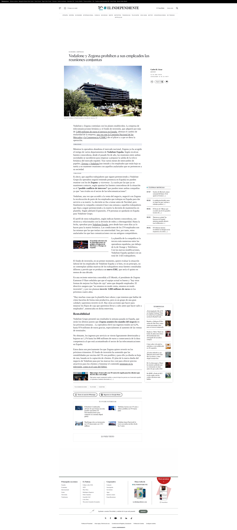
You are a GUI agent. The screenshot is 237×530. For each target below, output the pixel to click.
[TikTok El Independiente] (131, 518)
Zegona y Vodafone (90, 163)
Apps (108, 492)
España (71, 15)
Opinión (65, 15)
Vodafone (102, 387)
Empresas (80, 52)
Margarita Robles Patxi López (26, 1)
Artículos (118, 17)
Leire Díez (86, 499)
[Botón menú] (60, 8)
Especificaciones (111, 497)
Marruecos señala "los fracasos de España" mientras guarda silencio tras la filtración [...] (160, 220)
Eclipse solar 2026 (88, 485)
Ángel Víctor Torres (46, 1)
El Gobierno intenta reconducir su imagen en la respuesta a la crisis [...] (161, 230)
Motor (150, 15)
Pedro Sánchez (87, 494)
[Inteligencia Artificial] (139, 498)
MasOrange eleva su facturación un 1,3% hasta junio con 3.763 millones (94, 424)
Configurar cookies (151, 523)
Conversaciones (160, 15)
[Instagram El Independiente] (121, 518)
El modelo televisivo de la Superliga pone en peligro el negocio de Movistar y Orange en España (98, 244)
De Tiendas (171, 15)
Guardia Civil (86, 497)
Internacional (88, 15)
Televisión (135, 15)
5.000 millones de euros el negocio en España (96, 131)
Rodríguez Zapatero (88, 492)
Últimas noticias (14, 1)
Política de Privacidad (86, 523)
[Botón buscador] (177, 8)
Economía (78, 15)
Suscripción (110, 487)
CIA (93, 1)
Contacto (109, 485)
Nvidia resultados (62, 1)
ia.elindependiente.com (140, 502)
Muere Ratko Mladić (122, 1)
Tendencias (126, 15)
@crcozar (153, 71)
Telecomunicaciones (80, 387)
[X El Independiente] (105, 518)
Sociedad (104, 15)
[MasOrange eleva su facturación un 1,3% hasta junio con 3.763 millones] (79, 424)
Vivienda (54, 1)
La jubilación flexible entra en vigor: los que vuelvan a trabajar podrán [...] (161, 202)
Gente (111, 15)
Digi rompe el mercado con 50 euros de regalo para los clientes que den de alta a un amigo (115, 373)
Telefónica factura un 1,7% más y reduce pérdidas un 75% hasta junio (128, 409)
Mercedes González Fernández (91, 502)
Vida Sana (143, 15)
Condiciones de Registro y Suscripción (121, 523)
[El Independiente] (118, 8)
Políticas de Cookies (139, 523)
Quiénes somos (111, 494)
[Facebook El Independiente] (110, 518)
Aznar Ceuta (38, 1)
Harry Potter (113, 1)
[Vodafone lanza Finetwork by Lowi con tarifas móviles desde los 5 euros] (112, 424)
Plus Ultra (85, 490)
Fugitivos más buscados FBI (102, 1)
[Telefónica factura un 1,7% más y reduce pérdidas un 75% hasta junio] (112, 412)
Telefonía (93, 387)
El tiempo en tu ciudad (72, 8)
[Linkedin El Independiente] (126, 518)
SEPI (84, 487)
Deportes (117, 15)
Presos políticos (87, 1)
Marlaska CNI (70, 1)
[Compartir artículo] (152, 81)
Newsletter (110, 490)
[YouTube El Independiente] (116, 518)
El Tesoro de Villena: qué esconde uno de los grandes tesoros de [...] (161, 211)
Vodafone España (100, 224)
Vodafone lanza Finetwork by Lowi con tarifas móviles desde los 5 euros (127, 424)
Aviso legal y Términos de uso (102, 523)
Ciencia (97, 15)
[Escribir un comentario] (166, 81)
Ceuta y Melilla (79, 1)
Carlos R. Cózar (156, 69)
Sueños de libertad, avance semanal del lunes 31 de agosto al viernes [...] (161, 194)
